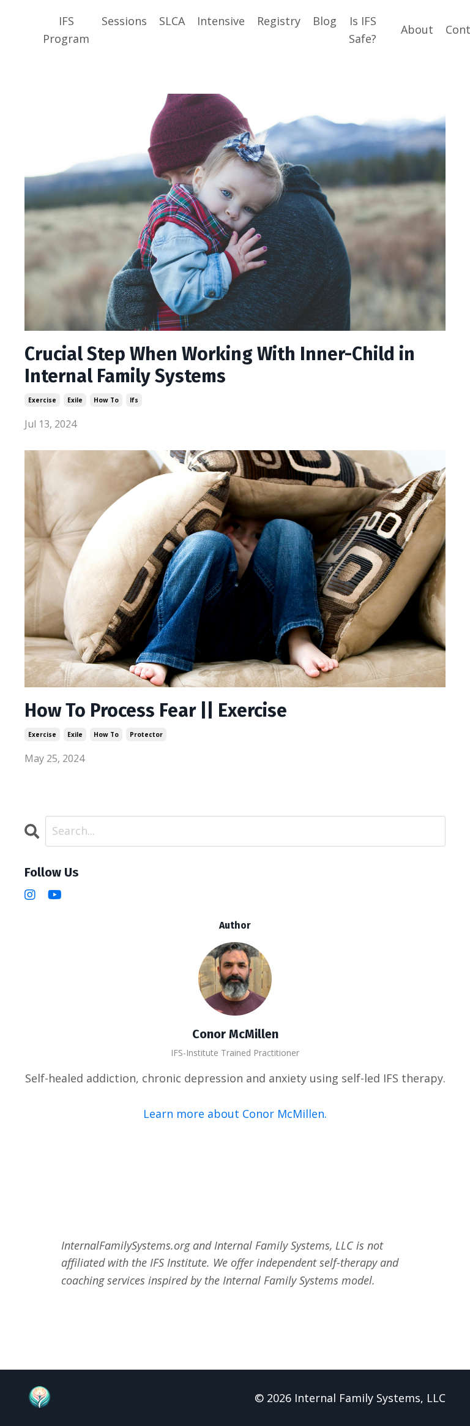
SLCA (172, 20)
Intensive (221, 20)
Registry (278, 20)
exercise (42, 400)
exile (75, 400)
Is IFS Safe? (362, 29)
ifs (134, 400)
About (417, 29)
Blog (325, 20)
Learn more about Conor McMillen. (235, 1113)
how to (106, 400)
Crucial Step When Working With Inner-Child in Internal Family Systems (219, 365)
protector (146, 734)
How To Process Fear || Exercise (155, 711)
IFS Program (66, 29)
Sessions (124, 20)
